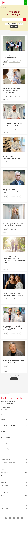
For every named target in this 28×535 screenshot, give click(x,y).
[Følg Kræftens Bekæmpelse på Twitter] (14, 518)
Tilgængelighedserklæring (14, 530)
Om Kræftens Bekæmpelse (9, 425)
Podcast (20, 23)
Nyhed (7, 23)
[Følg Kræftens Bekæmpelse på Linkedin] (18, 518)
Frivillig (2, 469)
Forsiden (4, 7)
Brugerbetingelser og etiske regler (14, 526)
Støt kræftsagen (5, 485)
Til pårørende (4, 466)
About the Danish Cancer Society (9, 512)
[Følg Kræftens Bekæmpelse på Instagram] (10, 518)
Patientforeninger (5, 508)
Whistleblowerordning (14, 524)
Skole (2, 495)
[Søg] (24, 19)
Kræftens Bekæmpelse (12, 398)
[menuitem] (12, 2)
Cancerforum (4, 479)
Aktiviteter (3, 502)
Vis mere (14, 379)
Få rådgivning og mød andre (8, 462)
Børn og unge (4, 492)
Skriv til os (6, 409)
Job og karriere (5, 437)
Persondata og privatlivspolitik (14, 528)
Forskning (3, 475)
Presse (3, 419)
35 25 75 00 (6, 407)
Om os (2, 505)
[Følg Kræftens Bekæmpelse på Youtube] (22, 518)
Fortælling (13, 23)
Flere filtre (14, 26)
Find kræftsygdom (5, 456)
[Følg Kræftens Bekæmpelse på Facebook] (6, 518)
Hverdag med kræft (6, 459)
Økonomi (3, 431)
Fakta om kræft (5, 489)
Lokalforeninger (5, 449)
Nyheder (3, 498)
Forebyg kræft (4, 472)
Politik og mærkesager (8, 443)
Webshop (3, 482)
